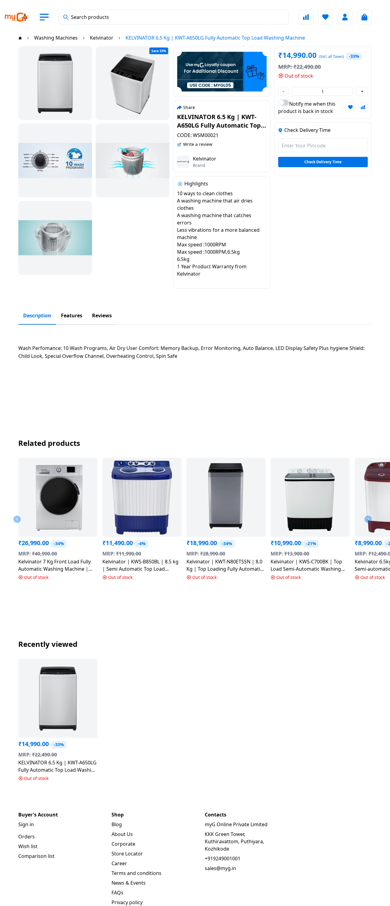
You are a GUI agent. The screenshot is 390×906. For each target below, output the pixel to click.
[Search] (65, 17)
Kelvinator (204, 158)
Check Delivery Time (323, 161)
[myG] (22, 17)
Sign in (26, 824)
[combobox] (173, 17)
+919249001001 (222, 858)
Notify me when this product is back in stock (306, 107)
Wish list (27, 846)
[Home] (20, 38)
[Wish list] (325, 17)
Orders (26, 836)
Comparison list (36, 856)
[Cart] (364, 17)
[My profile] (345, 17)
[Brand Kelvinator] (183, 162)
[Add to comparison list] (363, 107)
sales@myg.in (220, 868)
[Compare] (306, 17)
